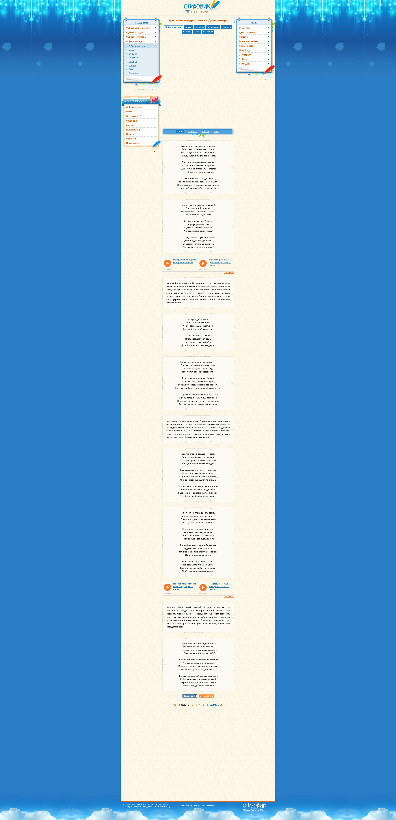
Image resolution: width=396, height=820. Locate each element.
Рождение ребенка (248, 41)
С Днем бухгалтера (136, 37)
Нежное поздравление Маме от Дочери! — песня (184, 586)
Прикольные (132, 143)
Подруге (226, 27)
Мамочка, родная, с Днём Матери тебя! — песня (220, 262)
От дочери (213, 27)
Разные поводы (247, 46)
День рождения (247, 32)
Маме (189, 27)
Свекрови (208, 31)
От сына (200, 27)
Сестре (187, 31)
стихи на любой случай (198, 12)
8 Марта (243, 59)
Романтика (244, 28)
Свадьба (243, 37)
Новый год (244, 50)
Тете (197, 31)
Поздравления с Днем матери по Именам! (184, 261)
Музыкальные (133, 129)
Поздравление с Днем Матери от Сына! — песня (220, 586)
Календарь (244, 63)
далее (215, 704)
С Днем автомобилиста (138, 28)
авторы (197, 805)
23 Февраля (245, 55)
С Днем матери (134, 107)
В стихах (192, 131)
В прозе (205, 131)
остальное (229, 272)
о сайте (185, 805)
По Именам (133, 116)
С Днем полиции (134, 32)
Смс (216, 131)
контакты (210, 805)
